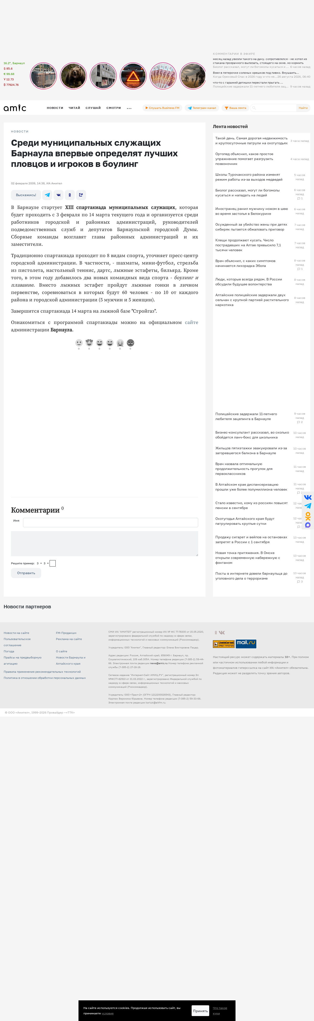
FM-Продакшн (66, 633)
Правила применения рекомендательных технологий (42, 671)
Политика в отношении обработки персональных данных (45, 678)
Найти (303, 108)
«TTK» (70, 712)
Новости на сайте (16, 633)
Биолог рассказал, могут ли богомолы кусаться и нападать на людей (247, 192)
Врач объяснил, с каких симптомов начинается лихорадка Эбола (245, 263)
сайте (191, 323)
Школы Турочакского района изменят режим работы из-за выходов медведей (249, 176)
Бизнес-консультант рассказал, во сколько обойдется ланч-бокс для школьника (252, 434)
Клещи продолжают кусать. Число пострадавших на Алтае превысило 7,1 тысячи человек (248, 245)
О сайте (61, 651)
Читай (74, 108)
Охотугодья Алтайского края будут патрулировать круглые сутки (245, 520)
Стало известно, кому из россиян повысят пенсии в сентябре (251, 505)
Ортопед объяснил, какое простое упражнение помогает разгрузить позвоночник (244, 159)
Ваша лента (237, 108)
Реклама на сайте (69, 639)
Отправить (26, 573)
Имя (16, 520)
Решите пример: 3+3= (30, 563)
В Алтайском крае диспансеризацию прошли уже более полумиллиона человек (251, 486)
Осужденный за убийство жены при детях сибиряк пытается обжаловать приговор (251, 226)
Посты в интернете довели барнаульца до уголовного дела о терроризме (251, 575)
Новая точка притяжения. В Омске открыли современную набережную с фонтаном (247, 558)
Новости (55, 108)
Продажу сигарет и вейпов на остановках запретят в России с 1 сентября (251, 539)
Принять (200, 1011)
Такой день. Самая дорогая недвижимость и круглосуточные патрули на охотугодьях (251, 140)
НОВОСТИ (20, 131)
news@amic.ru (159, 663)
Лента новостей (230, 126)
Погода (9, 651)
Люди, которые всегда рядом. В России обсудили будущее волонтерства (248, 281)
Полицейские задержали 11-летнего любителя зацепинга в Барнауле (246, 416)
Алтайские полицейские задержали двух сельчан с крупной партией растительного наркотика (252, 300)
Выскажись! (26, 195)
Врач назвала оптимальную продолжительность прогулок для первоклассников (244, 469)
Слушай (93, 108)
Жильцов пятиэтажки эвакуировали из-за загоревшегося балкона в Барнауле (251, 450)
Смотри (113, 108)
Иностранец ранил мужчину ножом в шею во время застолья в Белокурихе (251, 211)
